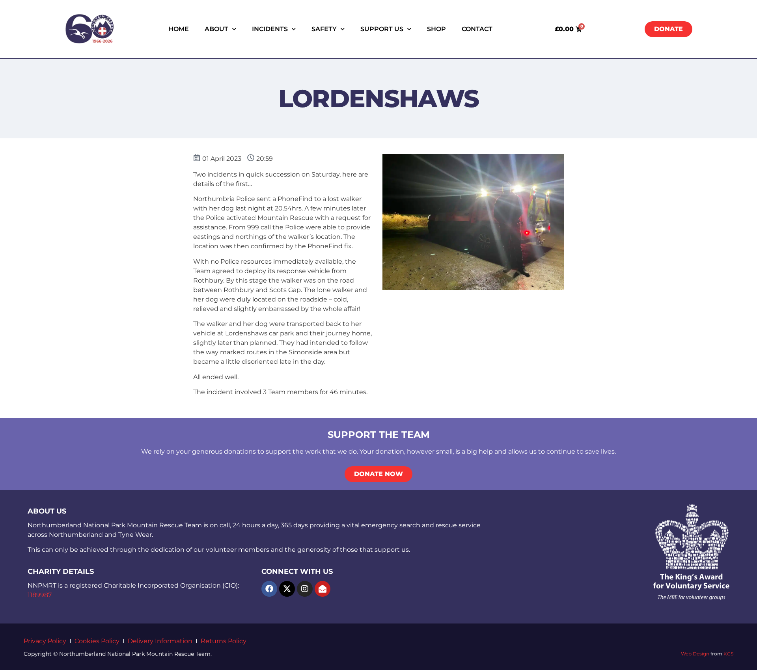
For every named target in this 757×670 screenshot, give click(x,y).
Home (178, 29)
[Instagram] (305, 589)
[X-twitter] (287, 589)
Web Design (695, 654)
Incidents (270, 29)
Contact (477, 29)
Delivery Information (160, 641)
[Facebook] (269, 589)
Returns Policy (223, 641)
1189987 (40, 595)
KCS (728, 654)
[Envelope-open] (322, 589)
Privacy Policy (45, 641)
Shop (436, 29)
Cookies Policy (97, 641)
